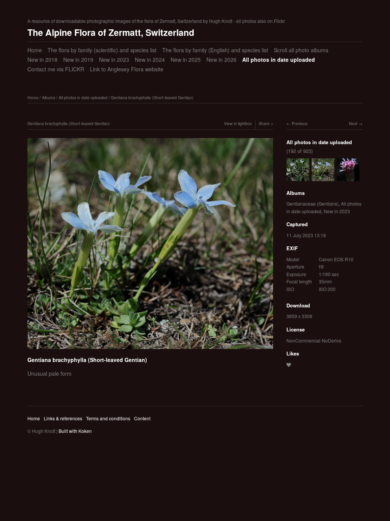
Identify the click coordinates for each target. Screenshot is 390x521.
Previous (299, 123)
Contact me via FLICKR (55, 69)
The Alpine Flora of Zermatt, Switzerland (110, 32)
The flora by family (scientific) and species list (102, 50)
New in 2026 (221, 59)
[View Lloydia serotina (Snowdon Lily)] (297, 177)
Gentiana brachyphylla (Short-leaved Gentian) (152, 97)
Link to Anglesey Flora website (126, 69)
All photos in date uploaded (278, 59)
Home (34, 50)
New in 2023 (114, 59)
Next (353, 123)
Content (142, 418)
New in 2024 (150, 59)
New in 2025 (186, 59)
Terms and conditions (108, 418)
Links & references (63, 418)
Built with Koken (75, 431)
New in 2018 (42, 59)
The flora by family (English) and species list (215, 50)
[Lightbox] (150, 350)
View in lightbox (238, 123)
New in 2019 (78, 59)
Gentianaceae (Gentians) (312, 203)
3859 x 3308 (299, 316)
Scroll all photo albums (301, 50)
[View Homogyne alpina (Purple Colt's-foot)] (348, 177)
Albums (48, 97)
